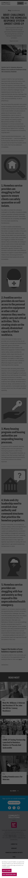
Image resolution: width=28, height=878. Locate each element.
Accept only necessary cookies (9, 874)
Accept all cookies (7, 870)
